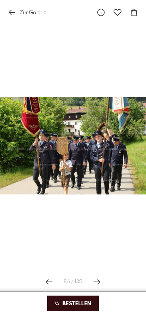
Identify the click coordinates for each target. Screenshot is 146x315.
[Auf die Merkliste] (117, 12)
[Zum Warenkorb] (134, 12)
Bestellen (76, 303)
